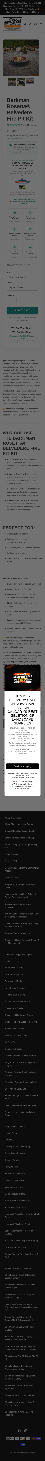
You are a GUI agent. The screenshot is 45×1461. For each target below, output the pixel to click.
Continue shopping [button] (22, 766)
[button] (38, 668)
